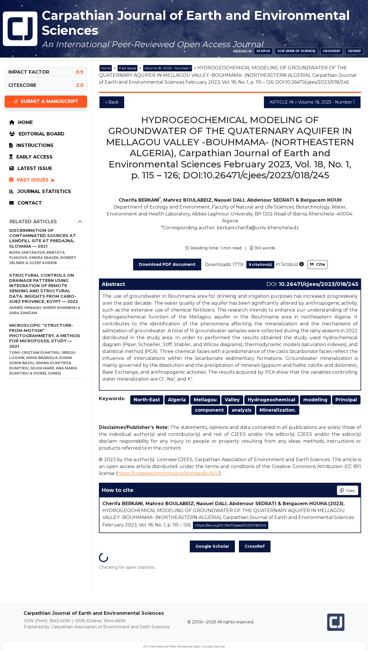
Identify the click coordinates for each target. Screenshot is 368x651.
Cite (320, 264)
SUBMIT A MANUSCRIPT (48, 101)
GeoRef (354, 51)
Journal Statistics (43, 191)
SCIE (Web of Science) (296, 51)
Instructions (34, 145)
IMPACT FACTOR (28, 72)
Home (25, 122)
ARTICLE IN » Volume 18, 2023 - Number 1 (312, 102)
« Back (111, 102)
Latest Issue (34, 168)
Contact (29, 203)
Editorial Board (40, 134)
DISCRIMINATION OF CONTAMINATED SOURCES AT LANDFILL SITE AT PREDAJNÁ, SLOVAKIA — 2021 (42, 238)
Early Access (34, 157)
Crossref (331, 51)
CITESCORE (22, 85)
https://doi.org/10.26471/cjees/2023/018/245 (230, 525)
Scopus (263, 51)
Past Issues (33, 180)
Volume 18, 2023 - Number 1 (167, 68)
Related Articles (33, 221)
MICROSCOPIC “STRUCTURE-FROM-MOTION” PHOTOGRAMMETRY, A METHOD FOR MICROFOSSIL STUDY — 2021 (44, 336)
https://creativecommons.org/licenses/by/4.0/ (168, 473)
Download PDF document (167, 264)
